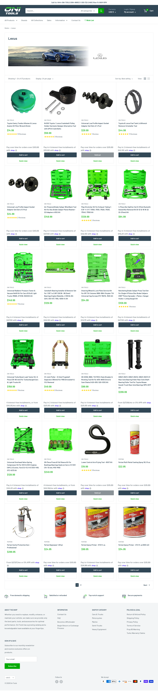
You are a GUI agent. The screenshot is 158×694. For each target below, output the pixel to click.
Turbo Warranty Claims (136, 633)
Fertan (121, 459)
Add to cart (23, 155)
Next (145, 585)
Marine (95, 622)
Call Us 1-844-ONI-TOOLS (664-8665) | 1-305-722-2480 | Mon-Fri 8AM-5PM (79, 2)
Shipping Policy (133, 618)
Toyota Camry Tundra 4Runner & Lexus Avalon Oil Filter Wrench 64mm (21, 124)
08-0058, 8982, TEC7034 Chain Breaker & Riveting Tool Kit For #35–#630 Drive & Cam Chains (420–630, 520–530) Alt (97, 379)
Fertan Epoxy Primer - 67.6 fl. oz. (93, 545)
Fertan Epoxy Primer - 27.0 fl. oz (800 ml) (133, 545)
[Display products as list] (149, 79)
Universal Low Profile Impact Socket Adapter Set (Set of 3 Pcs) (21, 208)
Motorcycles (97, 618)
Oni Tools (10, 120)
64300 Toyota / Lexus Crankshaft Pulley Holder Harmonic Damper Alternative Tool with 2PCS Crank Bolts (60, 126)
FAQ (58, 618)
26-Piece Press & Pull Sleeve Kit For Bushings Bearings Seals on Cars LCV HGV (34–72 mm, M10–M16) (60, 465)
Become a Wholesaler (66, 622)
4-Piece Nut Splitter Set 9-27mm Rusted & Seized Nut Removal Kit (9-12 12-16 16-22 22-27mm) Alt (134, 209)
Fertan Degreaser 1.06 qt (53, 545)
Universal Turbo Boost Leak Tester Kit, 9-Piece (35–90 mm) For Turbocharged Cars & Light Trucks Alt (22, 379)
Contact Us (75, 20)
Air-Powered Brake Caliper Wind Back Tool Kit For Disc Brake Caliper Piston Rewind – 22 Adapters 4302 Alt (60, 209)
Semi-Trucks (97, 625)
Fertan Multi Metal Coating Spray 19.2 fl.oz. (134, 462)
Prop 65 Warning (133, 629)
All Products (10, 20)
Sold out (97, 155)
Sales (49, 20)
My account (129, 12)
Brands (24, 20)
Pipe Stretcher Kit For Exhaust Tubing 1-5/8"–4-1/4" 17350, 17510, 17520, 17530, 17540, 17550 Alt (96, 209)
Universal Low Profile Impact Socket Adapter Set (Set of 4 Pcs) (95, 124)
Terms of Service (133, 625)
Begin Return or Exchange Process (68, 626)
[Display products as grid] (145, 79)
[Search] (101, 10)
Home (7, 28)
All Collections (37, 20)
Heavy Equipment (99, 629)
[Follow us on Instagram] (61, 681)
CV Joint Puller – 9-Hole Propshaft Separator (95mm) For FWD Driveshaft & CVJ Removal (59, 379)
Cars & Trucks (97, 614)
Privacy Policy (132, 622)
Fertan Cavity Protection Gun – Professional (18, 546)
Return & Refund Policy (136, 614)
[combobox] (51, 10)
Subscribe (12, 666)
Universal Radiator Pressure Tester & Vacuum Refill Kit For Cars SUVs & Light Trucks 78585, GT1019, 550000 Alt (22, 293)
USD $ (8, 678)
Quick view (23, 161)
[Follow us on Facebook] (56, 681)
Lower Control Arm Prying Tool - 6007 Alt (96, 462)
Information (60, 20)
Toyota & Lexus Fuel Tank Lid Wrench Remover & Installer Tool (132, 124)
